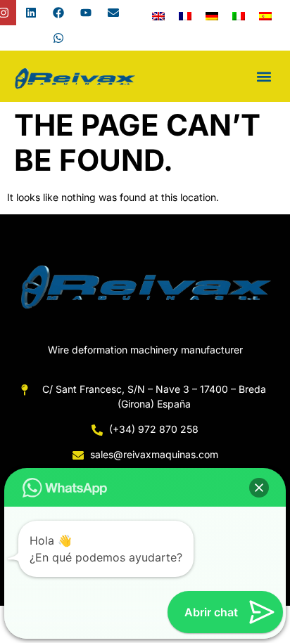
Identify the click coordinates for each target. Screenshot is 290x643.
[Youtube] (86, 12)
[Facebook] (58, 12)
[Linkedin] (31, 12)
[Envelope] (113, 12)
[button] (264, 76)
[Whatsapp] (58, 38)
